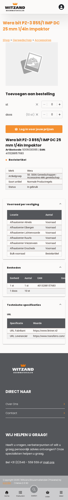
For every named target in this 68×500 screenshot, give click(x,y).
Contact (11, 413)
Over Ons (12, 404)
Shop (6, 40)
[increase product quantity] (59, 104)
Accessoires (43, 40)
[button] (34, 204)
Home (6, 496)
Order (47, 497)
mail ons (48, 462)
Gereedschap (22, 40)
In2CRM (7, 483)
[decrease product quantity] (44, 104)
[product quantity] (52, 104)
